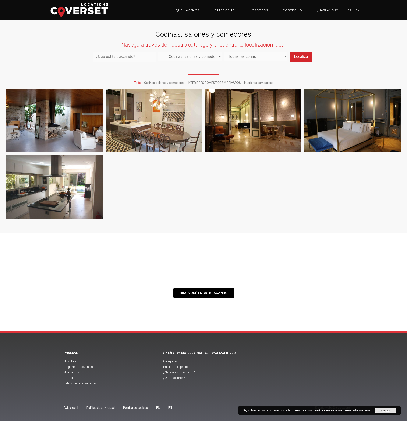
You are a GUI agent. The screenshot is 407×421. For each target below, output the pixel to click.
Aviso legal (71, 407)
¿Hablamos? (327, 10)
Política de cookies (135, 407)
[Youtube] (306, 368)
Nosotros (258, 10)
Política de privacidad (100, 407)
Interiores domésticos (258, 82)
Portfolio (292, 10)
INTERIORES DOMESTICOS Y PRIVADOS (214, 82)
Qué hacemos (187, 10)
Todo (137, 82)
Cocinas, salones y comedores (164, 82)
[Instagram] (317, 368)
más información (357, 410)
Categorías (224, 10)
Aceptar (385, 410)
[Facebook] (294, 368)
